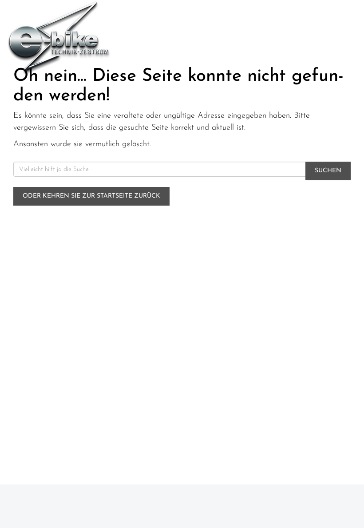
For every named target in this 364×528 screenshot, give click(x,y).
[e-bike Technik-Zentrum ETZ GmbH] (91, 37)
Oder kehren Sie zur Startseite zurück (91, 196)
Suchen (328, 170)
